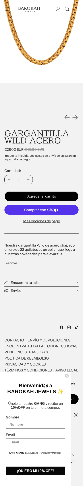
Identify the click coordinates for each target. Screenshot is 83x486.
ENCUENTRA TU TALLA (24, 346)
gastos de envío (45, 155)
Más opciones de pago (41, 221)
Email (10, 435)
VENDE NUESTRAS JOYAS (26, 352)
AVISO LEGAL (66, 370)
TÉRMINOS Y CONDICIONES (28, 370)
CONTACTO (14, 340)
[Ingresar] (58, 9)
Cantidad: (12, 170)
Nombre (12, 417)
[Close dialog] (67, 375)
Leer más (10, 263)
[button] (67, 9)
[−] (9, 179)
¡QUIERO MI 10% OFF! (35, 470)
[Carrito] (76, 9)
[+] (28, 179)
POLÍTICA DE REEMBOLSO (26, 358)
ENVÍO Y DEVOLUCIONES (49, 340)
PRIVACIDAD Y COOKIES (25, 364)
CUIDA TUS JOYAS (62, 346)
